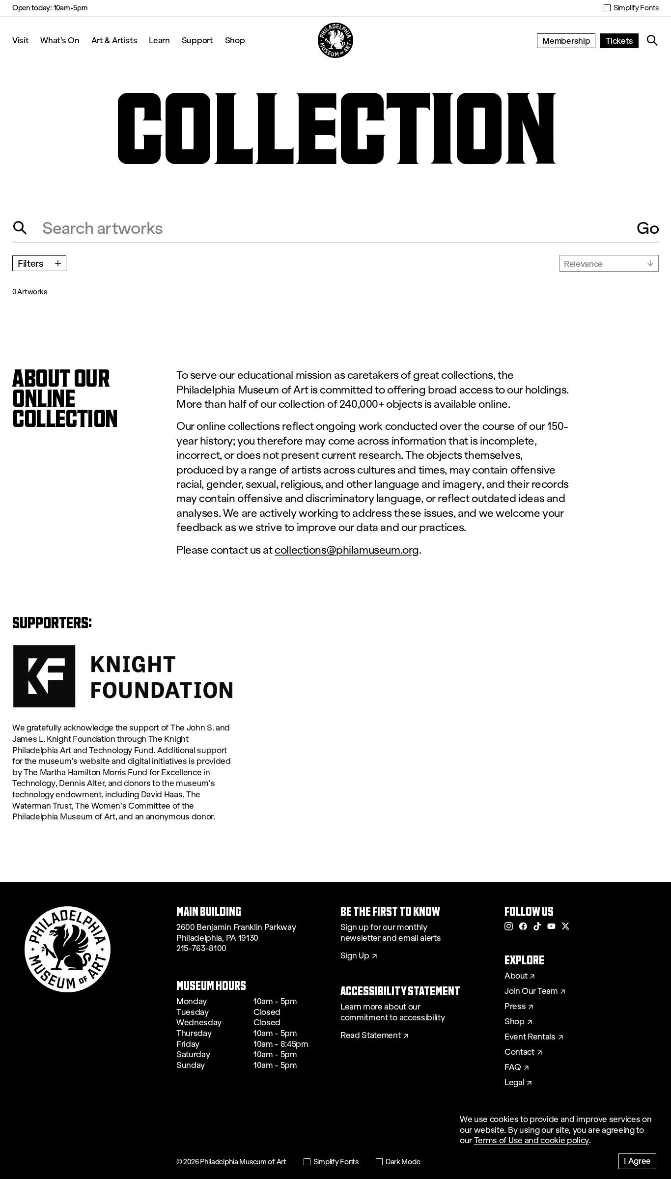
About (515, 976)
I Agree (637, 1160)
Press (515, 1007)
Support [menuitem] (197, 40)
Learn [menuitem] (159, 40)
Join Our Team (531, 991)
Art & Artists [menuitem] (114, 40)
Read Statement (370, 1035)
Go (648, 228)
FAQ (512, 1067)
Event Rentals (530, 1037)
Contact (519, 1052)
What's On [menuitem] (59, 40)
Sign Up (354, 956)
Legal (514, 1083)
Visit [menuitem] (20, 40)
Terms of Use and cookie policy (531, 1140)
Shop (235, 40)
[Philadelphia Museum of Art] (335, 40)
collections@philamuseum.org (347, 550)
